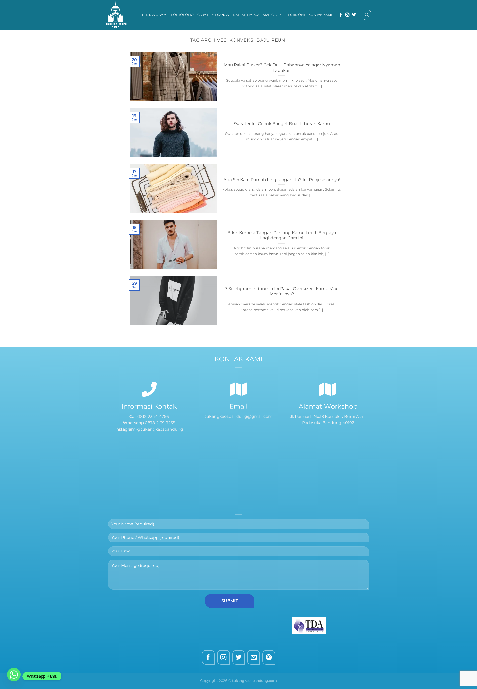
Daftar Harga (246, 15)
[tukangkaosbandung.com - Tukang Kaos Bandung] (119, 15)
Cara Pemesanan (213, 15)
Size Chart (273, 15)
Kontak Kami (320, 15)
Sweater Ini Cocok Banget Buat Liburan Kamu (282, 123)
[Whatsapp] (14, 676)
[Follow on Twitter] (354, 15)
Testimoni (295, 15)
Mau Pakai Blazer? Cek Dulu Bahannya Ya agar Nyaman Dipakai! (282, 67)
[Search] (366, 15)
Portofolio (182, 15)
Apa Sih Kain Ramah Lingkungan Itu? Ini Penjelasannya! (281, 179)
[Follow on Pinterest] (268, 657)
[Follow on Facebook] (341, 15)
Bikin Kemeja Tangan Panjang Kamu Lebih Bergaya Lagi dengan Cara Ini (281, 235)
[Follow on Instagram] (347, 15)
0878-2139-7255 (160, 422)
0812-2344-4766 (152, 416)
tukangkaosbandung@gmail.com (238, 416)
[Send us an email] (253, 657)
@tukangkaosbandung (159, 429)
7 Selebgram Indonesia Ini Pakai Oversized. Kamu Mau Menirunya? (282, 291)
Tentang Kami (154, 15)
